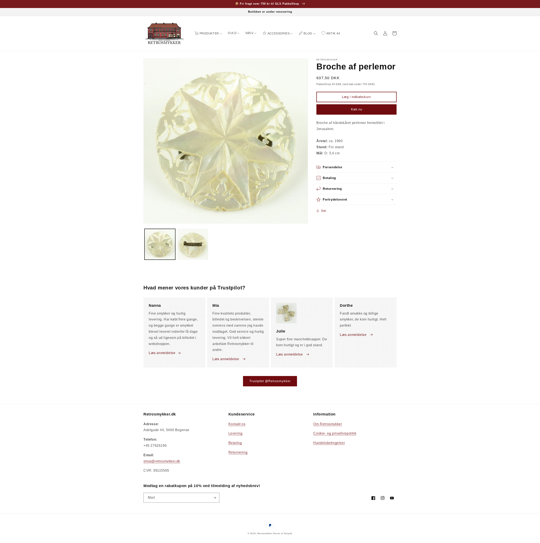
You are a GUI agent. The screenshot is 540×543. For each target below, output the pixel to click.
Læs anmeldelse (162, 353)
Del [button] (323, 210)
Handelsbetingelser (329, 443)
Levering (235, 433)
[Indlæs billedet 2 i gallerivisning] (192, 244)
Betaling (235, 443)
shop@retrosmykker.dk (161, 461)
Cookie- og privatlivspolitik (334, 433)
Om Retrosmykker (327, 424)
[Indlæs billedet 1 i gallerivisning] (159, 244)
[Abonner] (214, 498)
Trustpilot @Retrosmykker (270, 381)
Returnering (238, 452)
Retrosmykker (264, 533)
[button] (376, 33)
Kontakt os (237, 424)
